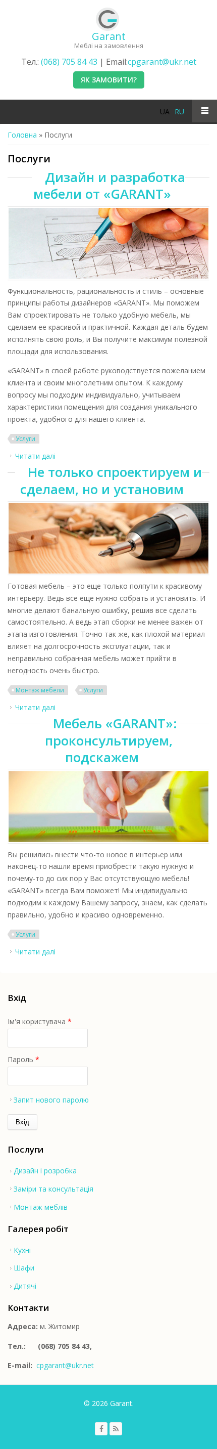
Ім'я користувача (40, 1021)
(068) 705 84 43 (69, 61)
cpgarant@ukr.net (162, 61)
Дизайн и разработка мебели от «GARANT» (109, 185)
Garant (109, 36)
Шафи (24, 1267)
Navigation (204, 111)
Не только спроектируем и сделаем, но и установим (111, 480)
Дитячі (25, 1286)
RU (179, 111)
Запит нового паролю (51, 1100)
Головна (22, 135)
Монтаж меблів (41, 1207)
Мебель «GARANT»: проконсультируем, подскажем (111, 740)
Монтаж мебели (40, 690)
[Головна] (107, 19)
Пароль (23, 1059)
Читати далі (35, 456)
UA (165, 111)
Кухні (22, 1250)
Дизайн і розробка (45, 1170)
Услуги (25, 438)
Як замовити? (109, 79)
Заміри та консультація (53, 1189)
